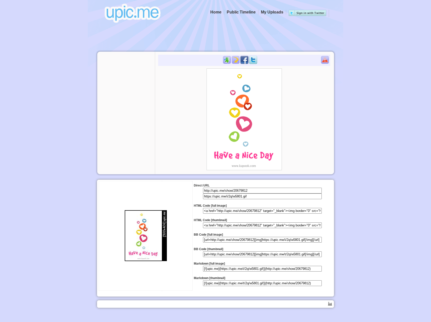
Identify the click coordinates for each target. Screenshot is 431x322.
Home (215, 12)
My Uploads (272, 12)
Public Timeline (241, 12)
